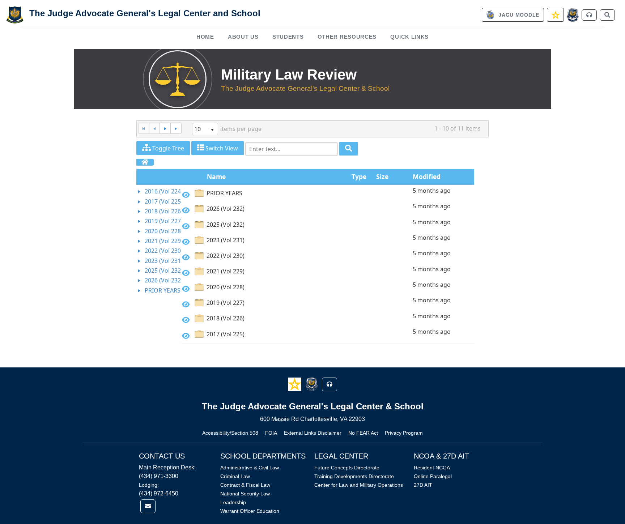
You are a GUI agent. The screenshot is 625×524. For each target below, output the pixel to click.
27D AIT (423, 485)
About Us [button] (243, 37)
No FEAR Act (363, 433)
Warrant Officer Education (249, 511)
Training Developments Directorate (354, 476)
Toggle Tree (167, 148)
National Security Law (245, 494)
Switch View (221, 148)
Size (382, 176)
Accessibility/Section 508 (230, 433)
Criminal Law (235, 476)
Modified (427, 176)
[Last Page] (176, 128)
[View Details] (186, 195)
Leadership (233, 502)
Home (205, 37)
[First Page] (143, 128)
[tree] (158, 241)
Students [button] (288, 37)
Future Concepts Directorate (346, 467)
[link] (513, 15)
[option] (327, 194)
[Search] (348, 149)
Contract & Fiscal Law (245, 485)
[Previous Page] (154, 128)
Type (359, 176)
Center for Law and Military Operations (358, 485)
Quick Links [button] (409, 37)
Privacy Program (404, 433)
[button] (295, 384)
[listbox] (205, 129)
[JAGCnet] (573, 15)
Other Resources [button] (347, 37)
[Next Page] (165, 128)
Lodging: (149, 485)
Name (216, 176)
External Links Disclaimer (312, 433)
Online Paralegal (433, 476)
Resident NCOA (432, 467)
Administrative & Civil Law (249, 467)
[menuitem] (205, 36)
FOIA (271, 433)
